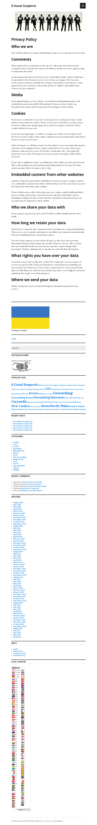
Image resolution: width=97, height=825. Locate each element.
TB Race (57, 409)
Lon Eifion (69, 402)
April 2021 (17, 637)
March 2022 (18, 614)
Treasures (68, 409)
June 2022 (17, 607)
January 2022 (18, 618)
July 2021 (16, 631)
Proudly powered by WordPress (23, 821)
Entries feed (18, 651)
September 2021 (19, 626)
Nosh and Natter (17, 409)
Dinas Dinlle (15, 394)
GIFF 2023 (73, 398)
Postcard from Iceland (32, 484)
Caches (21, 389)
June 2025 (17, 530)
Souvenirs (50, 409)
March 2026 (18, 511)
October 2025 (18, 522)
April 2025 (17, 535)
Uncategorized (19, 466)
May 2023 (17, 584)
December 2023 (19, 569)
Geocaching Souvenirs (49, 397)
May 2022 (17, 609)
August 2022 (18, 603)
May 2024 (17, 558)
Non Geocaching (19, 457)
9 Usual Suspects (23, 6)
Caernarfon (28, 389)
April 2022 (17, 611)
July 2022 (17, 605)
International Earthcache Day (46, 402)
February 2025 (19, 539)
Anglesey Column (66, 385)
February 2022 (19, 616)
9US (40, 385)
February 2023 (19, 590)
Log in (13, 339)
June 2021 (17, 633)
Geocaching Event (22, 397)
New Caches (20, 406)
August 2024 (18, 552)
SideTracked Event (31, 409)
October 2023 (18, 573)
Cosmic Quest (78, 389)
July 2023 (17, 579)
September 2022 (19, 601)
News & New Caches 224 (22, 422)
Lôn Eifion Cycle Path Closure (30, 491)
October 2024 (18, 547)
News (45, 406)
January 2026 (18, 515)
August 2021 (18, 628)
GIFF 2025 (80, 398)
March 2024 (18, 562)
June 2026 (17, 505)
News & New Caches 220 (22, 430)
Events (41, 393)
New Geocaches (35, 406)
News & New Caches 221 (22, 428)
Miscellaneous (18, 451)
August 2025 (18, 526)
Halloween (30, 402)
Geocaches (49, 394)
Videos (16, 468)
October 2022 (18, 599)
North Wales (59, 406)
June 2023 (17, 582)
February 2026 (19, 513)
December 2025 (19, 518)
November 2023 (19, 571)
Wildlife (76, 409)
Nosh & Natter (77, 406)
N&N (74, 402)
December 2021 (19, 620)
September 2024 (19, 550)
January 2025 (18, 541)
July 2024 (17, 554)
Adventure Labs (47, 385)
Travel (15, 464)
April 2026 (17, 509)
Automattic (58, 821)
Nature (79, 402)
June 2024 (17, 556)
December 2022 (19, 594)
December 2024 (19, 543)
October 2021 (18, 624)
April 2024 (17, 560)
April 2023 (17, 586)
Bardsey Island (77, 385)
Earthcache (24, 394)
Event (33, 393)
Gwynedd (18, 401)
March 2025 (18, 537)
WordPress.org (19, 655)
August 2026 (18, 503)
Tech (62, 409)
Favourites (17, 449)
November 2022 (19, 596)
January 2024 (18, 567)
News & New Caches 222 (22, 426)
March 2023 (18, 588)
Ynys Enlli (82, 409)
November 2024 (19, 545)
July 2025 (16, 528)
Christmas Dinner (38, 389)
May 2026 (17, 507)
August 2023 (18, 577)
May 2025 (17, 532)
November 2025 (19, 520)
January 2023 (18, 592)
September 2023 (19, 575)
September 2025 (19, 524)
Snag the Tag (42, 409)
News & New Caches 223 (22, 424)
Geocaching (63, 393)
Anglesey (56, 385)
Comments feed (19, 653)
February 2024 (19, 564)
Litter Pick (62, 402)
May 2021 (17, 635)
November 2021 (19, 622)
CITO (48, 388)
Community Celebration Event (63, 389)
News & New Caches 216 (29, 488)
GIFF (66, 398)
